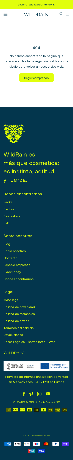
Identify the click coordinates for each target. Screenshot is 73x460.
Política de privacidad (19, 307)
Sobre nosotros (15, 251)
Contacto (10, 258)
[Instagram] (39, 394)
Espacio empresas (17, 265)
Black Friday (12, 272)
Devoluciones (13, 335)
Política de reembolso (19, 314)
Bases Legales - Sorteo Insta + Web (29, 342)
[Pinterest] (31, 394)
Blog (7, 244)
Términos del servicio (19, 328)
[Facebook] (24, 394)
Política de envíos (16, 321)
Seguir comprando (36, 78)
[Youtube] (48, 393)
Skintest (9, 209)
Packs (8, 202)
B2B (6, 223)
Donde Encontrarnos (18, 279)
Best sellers (12, 216)
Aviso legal (11, 300)
